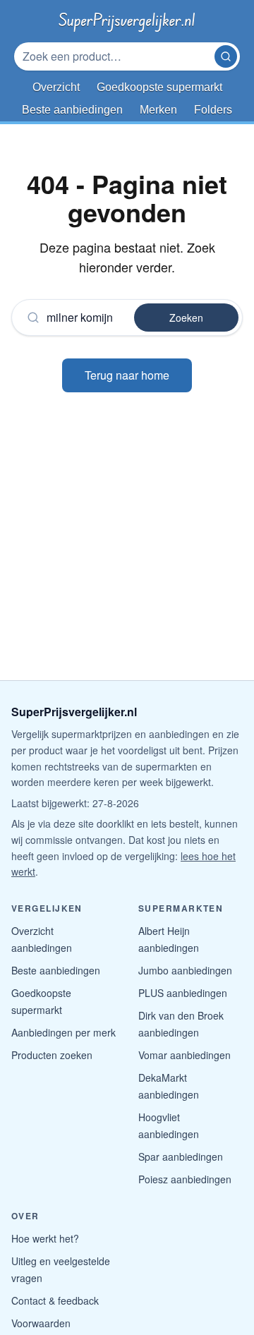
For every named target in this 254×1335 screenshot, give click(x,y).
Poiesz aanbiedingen (184, 1179)
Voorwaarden (41, 1323)
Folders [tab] (213, 110)
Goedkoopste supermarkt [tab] (159, 87)
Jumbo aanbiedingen (185, 970)
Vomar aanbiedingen (184, 1055)
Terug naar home (127, 375)
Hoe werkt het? (45, 1238)
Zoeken (186, 317)
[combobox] (116, 56)
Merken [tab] (158, 110)
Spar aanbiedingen (180, 1156)
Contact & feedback (55, 1300)
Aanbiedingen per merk (63, 1032)
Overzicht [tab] (56, 87)
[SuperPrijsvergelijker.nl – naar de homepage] (127, 20)
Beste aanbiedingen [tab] (72, 110)
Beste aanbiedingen (55, 970)
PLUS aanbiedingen (182, 993)
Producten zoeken (51, 1055)
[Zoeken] (225, 56)
